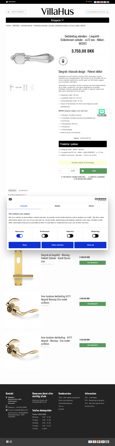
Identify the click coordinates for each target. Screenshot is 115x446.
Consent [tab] (23, 206)
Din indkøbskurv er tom (96, 12)
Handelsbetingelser (65, 403)
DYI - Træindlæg (91, 397)
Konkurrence (89, 406)
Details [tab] (57, 206)
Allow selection (58, 245)
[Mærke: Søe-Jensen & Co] (64, 62)
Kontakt (61, 409)
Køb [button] (94, 171)
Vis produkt (92, 263)
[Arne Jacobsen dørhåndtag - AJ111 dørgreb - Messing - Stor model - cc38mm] (22, 350)
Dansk (90, 1)
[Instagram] (11, 441)
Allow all (90, 245)
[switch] (45, 236)
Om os (61, 406)
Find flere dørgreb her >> (17, 195)
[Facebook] (7, 441)
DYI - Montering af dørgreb (94, 400)
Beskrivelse (12, 190)
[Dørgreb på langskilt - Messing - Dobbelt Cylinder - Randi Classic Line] (22, 268)
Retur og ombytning (66, 400)
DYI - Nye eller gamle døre (94, 403)
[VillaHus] (57, 11)
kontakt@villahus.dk (21, 410)
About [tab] (91, 206)
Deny (25, 245)
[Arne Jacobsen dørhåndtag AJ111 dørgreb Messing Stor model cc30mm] (22, 309)
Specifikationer (23, 190)
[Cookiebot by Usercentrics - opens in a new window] (96, 199)
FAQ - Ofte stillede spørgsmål (69, 397)
